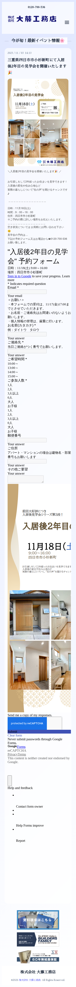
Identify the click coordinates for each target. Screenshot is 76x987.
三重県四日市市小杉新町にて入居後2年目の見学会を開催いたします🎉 (37, 66)
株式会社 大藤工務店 (38, 972)
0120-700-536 (36, 7)
